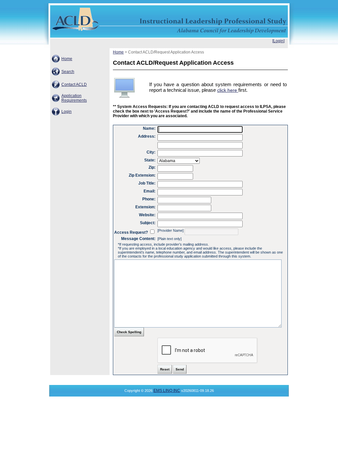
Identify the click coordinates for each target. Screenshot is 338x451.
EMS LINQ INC (166, 390)
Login (66, 111)
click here (227, 90)
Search (67, 71)
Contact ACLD (74, 84)
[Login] (278, 41)
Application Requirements (74, 98)
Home (66, 58)
